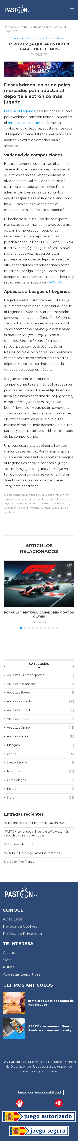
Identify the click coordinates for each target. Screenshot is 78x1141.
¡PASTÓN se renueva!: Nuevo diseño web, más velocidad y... (51, 1028)
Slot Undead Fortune (18, 844)
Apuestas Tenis (40, 736)
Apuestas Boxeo (40, 692)
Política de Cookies (20, 926)
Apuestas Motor (40, 719)
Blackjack (40, 745)
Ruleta (40, 789)
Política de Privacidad (22, 933)
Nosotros (40, 771)
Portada (9, 26)
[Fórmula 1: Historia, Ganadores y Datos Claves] (39, 584)
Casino (40, 754)
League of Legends (19, 111)
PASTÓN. (56, 282)
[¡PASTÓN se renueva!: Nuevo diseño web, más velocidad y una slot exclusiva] (14, 1028)
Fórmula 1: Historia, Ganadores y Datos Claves (39, 614)
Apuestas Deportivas (21, 974)
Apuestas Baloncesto (40, 684)
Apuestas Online (40, 727)
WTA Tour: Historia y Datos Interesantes (32, 853)
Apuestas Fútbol (40, 710)
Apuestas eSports (40, 701)
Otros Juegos (40, 780)
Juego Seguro (40, 762)
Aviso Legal (13, 919)
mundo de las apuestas (26, 123)
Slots (40, 797)
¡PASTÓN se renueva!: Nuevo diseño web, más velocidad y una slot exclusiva (36, 833)
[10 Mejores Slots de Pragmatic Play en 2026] (14, 1003)
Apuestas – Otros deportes (40, 675)
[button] (7, 594)
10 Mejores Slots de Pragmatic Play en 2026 (34, 823)
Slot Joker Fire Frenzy (19, 862)
